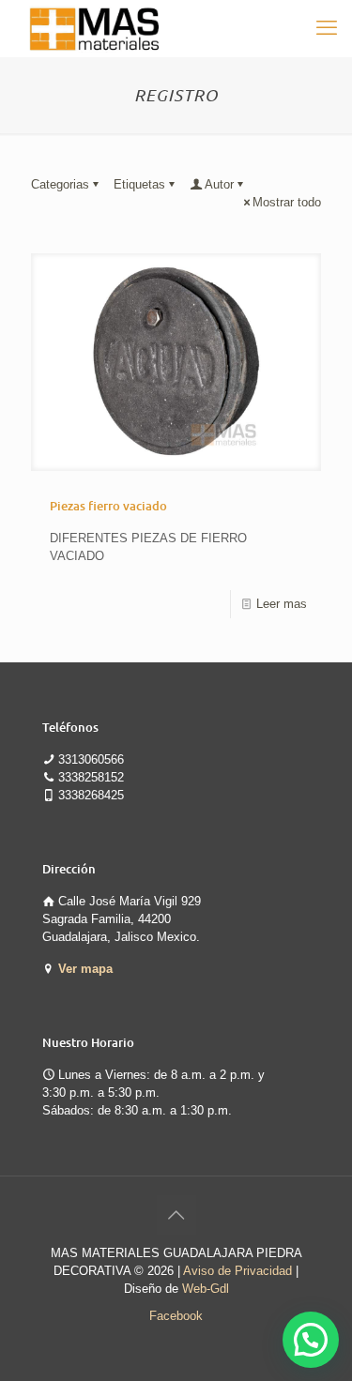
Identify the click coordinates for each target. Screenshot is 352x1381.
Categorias (60, 184)
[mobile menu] (327, 28)
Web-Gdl (205, 1289)
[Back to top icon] (176, 1215)
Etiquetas (139, 184)
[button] (311, 1340)
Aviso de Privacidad (237, 1271)
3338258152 (91, 777)
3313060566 (91, 759)
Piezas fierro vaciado (108, 505)
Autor (219, 184)
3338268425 (91, 795)
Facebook (176, 1316)
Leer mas (281, 604)
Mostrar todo (287, 202)
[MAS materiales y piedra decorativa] (95, 28)
